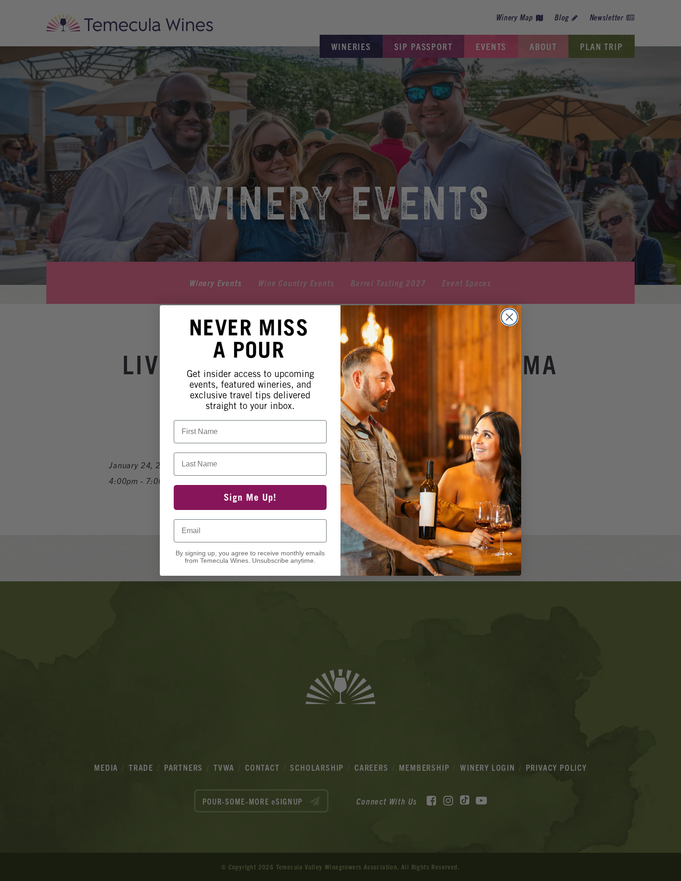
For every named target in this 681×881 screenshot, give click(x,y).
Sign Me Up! (250, 497)
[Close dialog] (509, 317)
